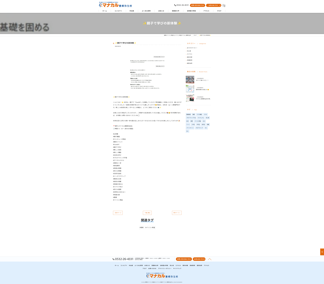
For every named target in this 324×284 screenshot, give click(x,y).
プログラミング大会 (191, 118)
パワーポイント (190, 128)
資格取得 (189, 60)
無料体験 (189, 57)
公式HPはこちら (213, 5)
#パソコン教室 (150, 227)
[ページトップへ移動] (209, 259)
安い (187, 131)
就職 (208, 124)
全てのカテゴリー (192, 48)
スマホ (205, 114)
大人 (206, 128)
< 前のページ (117, 213)
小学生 (193, 124)
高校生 (203, 124)
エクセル (189, 54)
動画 (194, 114)
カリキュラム (201, 118)
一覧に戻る (147, 213)
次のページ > (176, 213)
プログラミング (199, 128)
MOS (204, 121)
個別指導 (189, 63)
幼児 (187, 121)
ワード (188, 124)
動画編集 (188, 114)
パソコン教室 (198, 121)
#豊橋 (142, 227)
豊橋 (192, 121)
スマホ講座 (199, 114)
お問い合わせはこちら (197, 5)
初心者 (189, 51)
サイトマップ (177, 269)
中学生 (198, 124)
